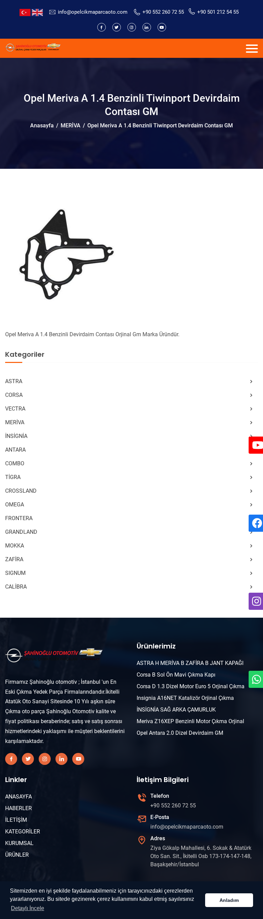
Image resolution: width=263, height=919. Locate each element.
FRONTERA (19, 518)
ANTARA (15, 449)
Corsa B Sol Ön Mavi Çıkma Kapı (176, 674)
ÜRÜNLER (17, 855)
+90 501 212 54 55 (218, 12)
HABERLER (18, 808)
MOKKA (14, 545)
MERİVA (70, 125)
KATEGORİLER (22, 831)
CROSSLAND (21, 491)
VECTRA (15, 408)
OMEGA (14, 504)
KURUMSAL (19, 843)
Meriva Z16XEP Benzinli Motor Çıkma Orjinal (190, 721)
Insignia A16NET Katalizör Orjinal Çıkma (185, 698)
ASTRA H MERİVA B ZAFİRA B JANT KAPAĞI (190, 663)
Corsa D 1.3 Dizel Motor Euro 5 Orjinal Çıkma (191, 686)
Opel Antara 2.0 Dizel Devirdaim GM (180, 733)
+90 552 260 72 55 (163, 12)
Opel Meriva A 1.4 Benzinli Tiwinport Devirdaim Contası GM (160, 125)
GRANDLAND (21, 532)
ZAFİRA (14, 559)
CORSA (14, 395)
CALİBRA (16, 586)
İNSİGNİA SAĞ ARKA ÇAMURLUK (176, 709)
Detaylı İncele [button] (27, 908)
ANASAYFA (18, 796)
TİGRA (13, 477)
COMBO (14, 463)
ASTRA (13, 381)
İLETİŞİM (16, 820)
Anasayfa (42, 125)
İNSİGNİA (16, 436)
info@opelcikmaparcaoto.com (92, 12)
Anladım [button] (229, 900)
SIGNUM (15, 573)
